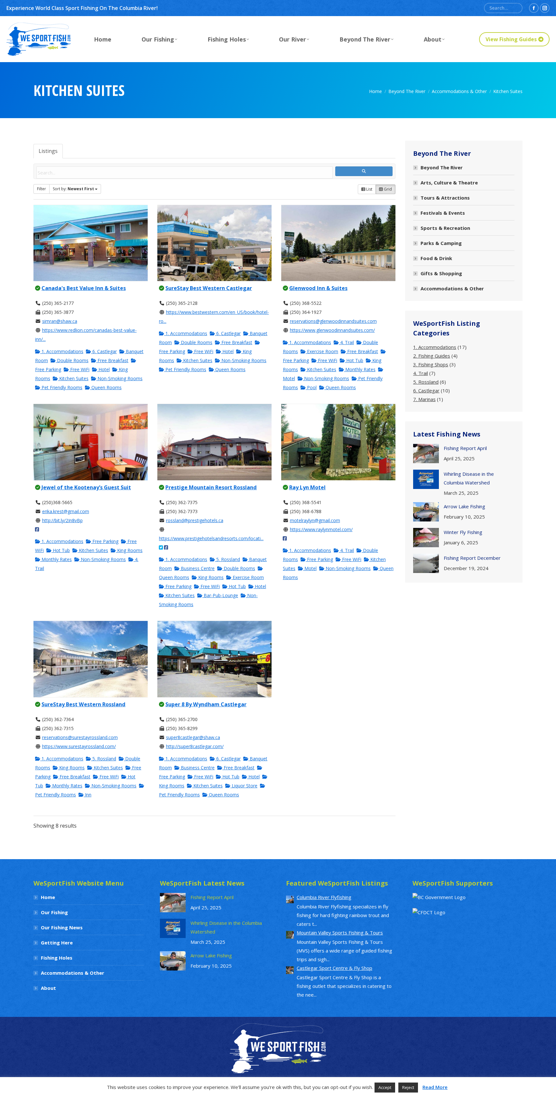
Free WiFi (79, 369)
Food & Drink (436, 258)
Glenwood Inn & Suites (318, 288)
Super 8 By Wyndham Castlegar (205, 704)
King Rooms (129, 550)
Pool (311, 387)
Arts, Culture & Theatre (449, 182)
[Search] (515, 8)
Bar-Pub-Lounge (220, 595)
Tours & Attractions (445, 197)
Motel (310, 568)
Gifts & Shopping (441, 273)
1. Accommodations (61, 351)
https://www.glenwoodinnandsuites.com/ (332, 330)
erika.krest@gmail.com (65, 511)
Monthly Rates (359, 369)
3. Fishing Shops (430, 364)
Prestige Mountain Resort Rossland (211, 487)
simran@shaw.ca (59, 321)
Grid (387, 189)
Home (48, 897)
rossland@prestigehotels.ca (194, 520)
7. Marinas (424, 399)
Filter (41, 189)
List (368, 189)
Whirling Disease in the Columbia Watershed (469, 478)
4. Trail (346, 342)
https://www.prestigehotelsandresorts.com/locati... (211, 538)
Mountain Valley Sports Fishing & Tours (340, 932)
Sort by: (73, 189)
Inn (87, 795)
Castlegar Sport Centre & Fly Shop (334, 968)
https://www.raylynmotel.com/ (321, 529)
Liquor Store (243, 786)
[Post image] (426, 453)
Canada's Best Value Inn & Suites (84, 288)
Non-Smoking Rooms (119, 378)
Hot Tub (354, 360)
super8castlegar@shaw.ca (193, 737)
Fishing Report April (465, 448)
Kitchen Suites (73, 378)
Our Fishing (54, 912)
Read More (435, 1087)
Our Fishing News (62, 927)
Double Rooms (72, 360)
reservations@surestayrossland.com (80, 737)
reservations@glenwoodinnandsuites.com (333, 321)
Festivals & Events (443, 213)
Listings (48, 151)
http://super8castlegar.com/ (195, 746)
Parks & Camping (441, 243)
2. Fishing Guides (431, 355)
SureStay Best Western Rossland (83, 704)
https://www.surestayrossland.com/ (79, 746)
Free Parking (104, 541)
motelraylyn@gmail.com (315, 520)
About (48, 988)
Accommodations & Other (452, 288)
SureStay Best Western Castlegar (208, 288)
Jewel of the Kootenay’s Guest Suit (86, 487)
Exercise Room (322, 351)
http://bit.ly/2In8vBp (62, 520)
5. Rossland (227, 559)
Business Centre (197, 568)
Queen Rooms (106, 387)
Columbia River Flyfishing (324, 897)
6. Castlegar (104, 351)
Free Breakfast (112, 360)
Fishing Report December (472, 558)
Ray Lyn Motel (307, 487)
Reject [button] (408, 1087)
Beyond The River (442, 167)
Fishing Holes (56, 957)
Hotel (103, 369)
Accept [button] (384, 1087)
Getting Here (57, 942)
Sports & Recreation (445, 228)
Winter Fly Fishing (463, 532)
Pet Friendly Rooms (61, 387)
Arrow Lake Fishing (464, 506)
